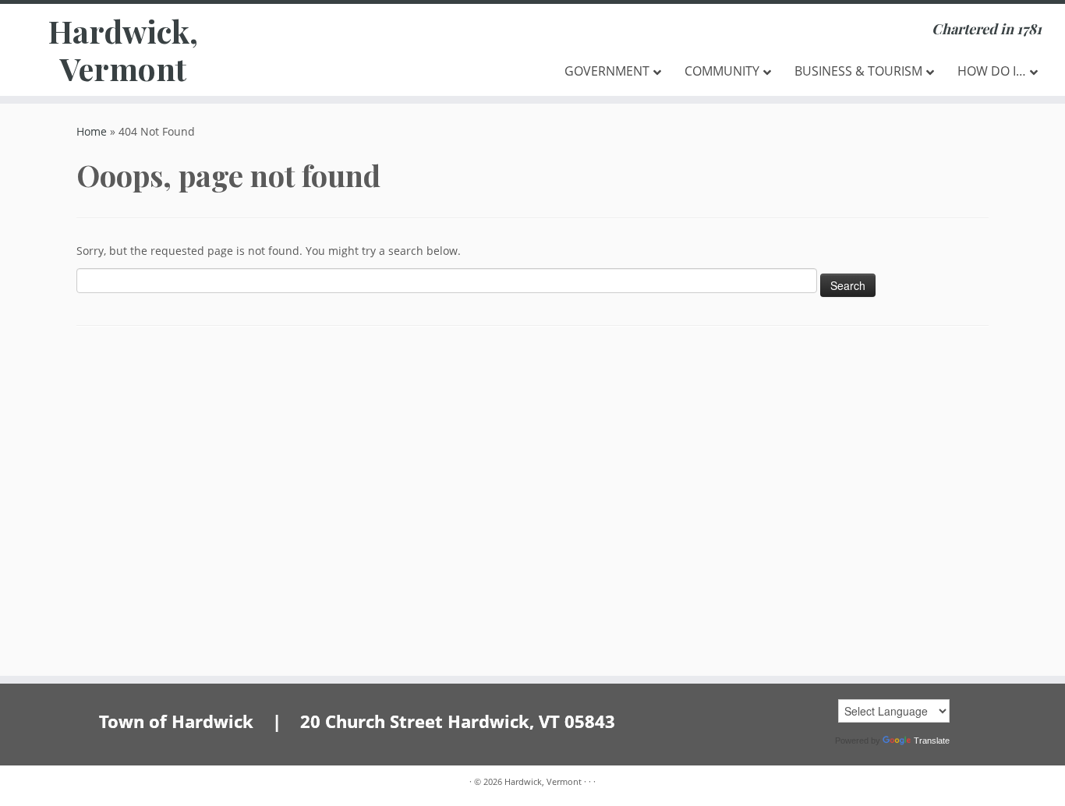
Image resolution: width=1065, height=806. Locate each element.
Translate (932, 740)
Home (91, 131)
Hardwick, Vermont (123, 49)
